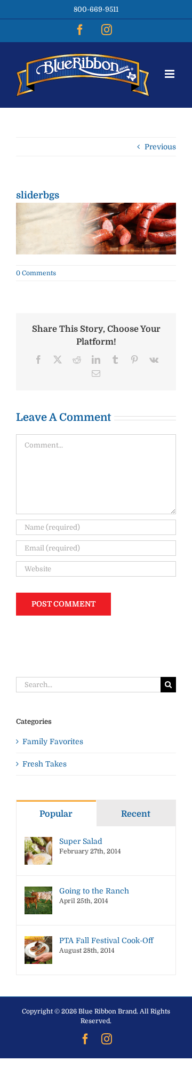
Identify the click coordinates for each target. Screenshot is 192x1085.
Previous (160, 146)
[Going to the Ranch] (38, 892)
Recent (135, 814)
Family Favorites (52, 741)
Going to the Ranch (94, 891)
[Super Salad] (38, 842)
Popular (56, 814)
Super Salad (80, 841)
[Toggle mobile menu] (170, 73)
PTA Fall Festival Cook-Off (106, 940)
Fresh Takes (44, 764)
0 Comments (36, 273)
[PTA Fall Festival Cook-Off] (38, 941)
